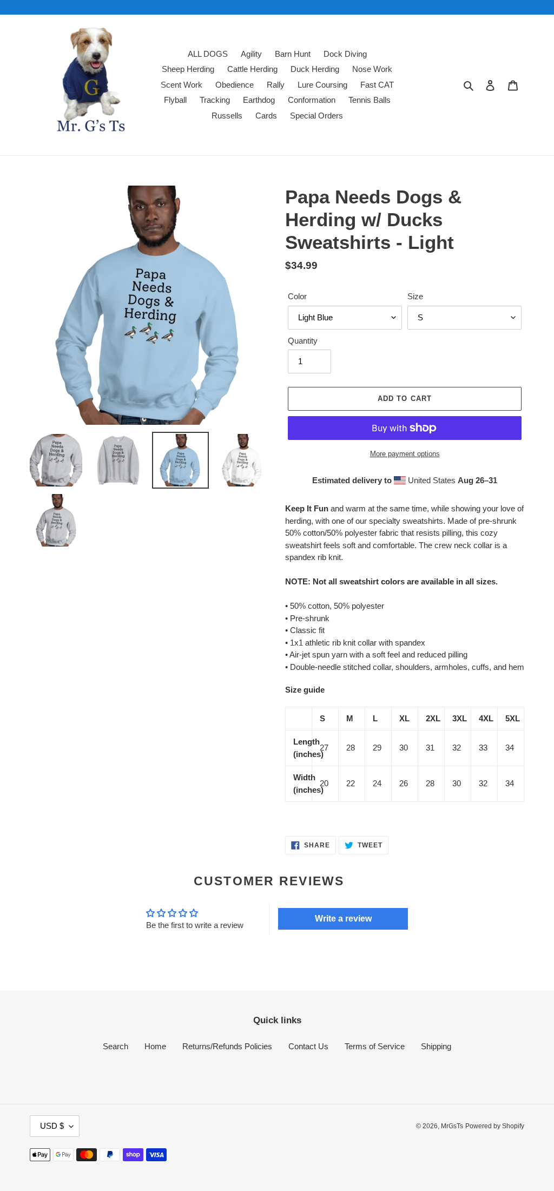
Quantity (303, 340)
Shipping (436, 1046)
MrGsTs (452, 1126)
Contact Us (308, 1046)
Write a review (343, 918)
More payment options (405, 454)
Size (415, 296)
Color (297, 296)
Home (155, 1046)
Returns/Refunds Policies (227, 1046)
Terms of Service (375, 1046)
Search (115, 1046)
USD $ (52, 1125)
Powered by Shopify (494, 1126)
